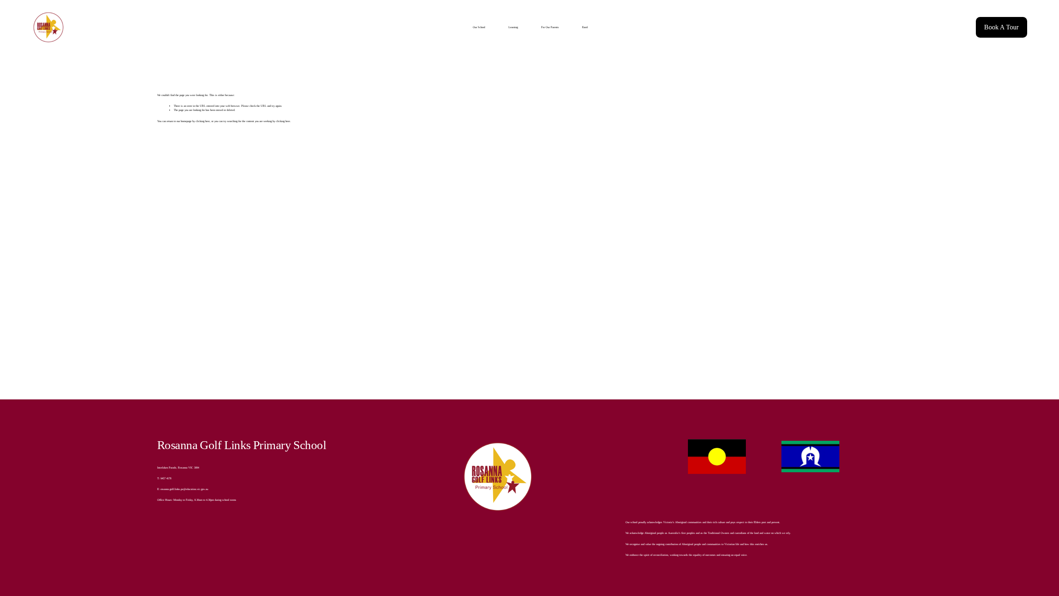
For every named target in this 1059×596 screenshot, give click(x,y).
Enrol (585, 27)
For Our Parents (550, 27)
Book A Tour (1001, 27)
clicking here (203, 121)
